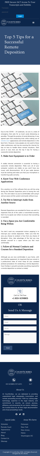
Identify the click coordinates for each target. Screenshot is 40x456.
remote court (5, 141)
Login (20, 16)
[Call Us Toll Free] (20, 291)
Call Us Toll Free (20, 295)
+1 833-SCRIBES (20, 298)
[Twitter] (20, 414)
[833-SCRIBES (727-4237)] (14, 380)
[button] (33, 22)
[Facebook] (16, 414)
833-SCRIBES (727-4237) (14, 384)
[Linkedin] (23, 414)
